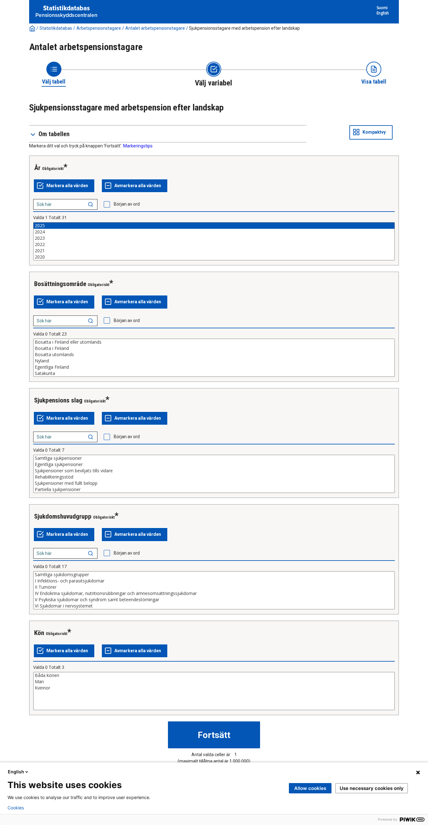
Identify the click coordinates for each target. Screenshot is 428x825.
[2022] (214, 244)
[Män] (214, 682)
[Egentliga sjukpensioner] (214, 464)
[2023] (214, 238)
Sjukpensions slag (58, 400)
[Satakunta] (214, 373)
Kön (39, 633)
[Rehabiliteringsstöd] (214, 477)
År (37, 168)
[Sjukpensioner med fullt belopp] (214, 483)
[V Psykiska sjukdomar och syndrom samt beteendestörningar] (214, 600)
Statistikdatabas (55, 28)
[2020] (214, 257)
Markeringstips (138, 145)
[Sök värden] (90, 204)
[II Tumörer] (214, 587)
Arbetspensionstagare (98, 28)
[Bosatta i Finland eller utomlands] (214, 342)
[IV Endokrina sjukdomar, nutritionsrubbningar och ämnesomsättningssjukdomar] (214, 593)
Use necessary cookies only (372, 788)
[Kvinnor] (214, 688)
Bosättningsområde (60, 284)
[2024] (214, 232)
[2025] (214, 226)
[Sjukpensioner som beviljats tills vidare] (214, 471)
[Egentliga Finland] (214, 367)
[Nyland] (214, 361)
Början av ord (127, 204)
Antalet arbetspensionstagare (155, 28)
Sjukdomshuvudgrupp (62, 516)
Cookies (16, 807)
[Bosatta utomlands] (214, 354)
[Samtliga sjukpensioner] (214, 458)
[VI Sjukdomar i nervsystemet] (214, 606)
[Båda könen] (214, 675)
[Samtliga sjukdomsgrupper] (214, 574)
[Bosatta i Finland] (214, 348)
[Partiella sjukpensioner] (214, 489)
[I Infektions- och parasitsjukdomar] (214, 581)
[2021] (214, 251)
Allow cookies (310, 788)
